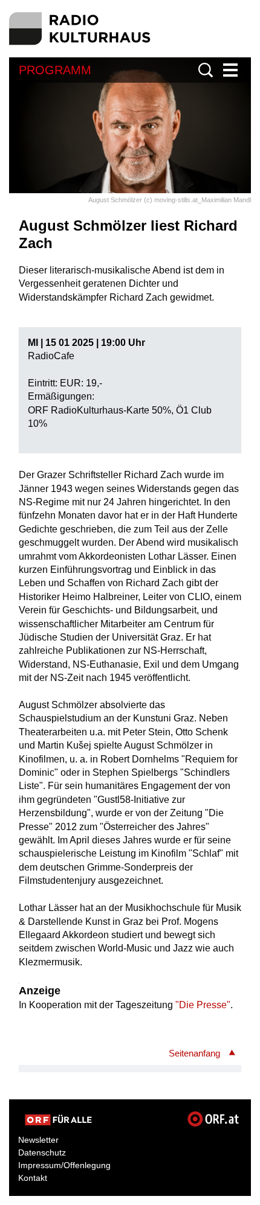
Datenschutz (42, 1152)
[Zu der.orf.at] (58, 1119)
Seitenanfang (194, 1053)
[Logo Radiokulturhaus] (80, 28)
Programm (55, 70)
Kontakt (32, 1178)
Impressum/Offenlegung (64, 1165)
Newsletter (38, 1140)
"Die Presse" (202, 1005)
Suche (205, 70)
